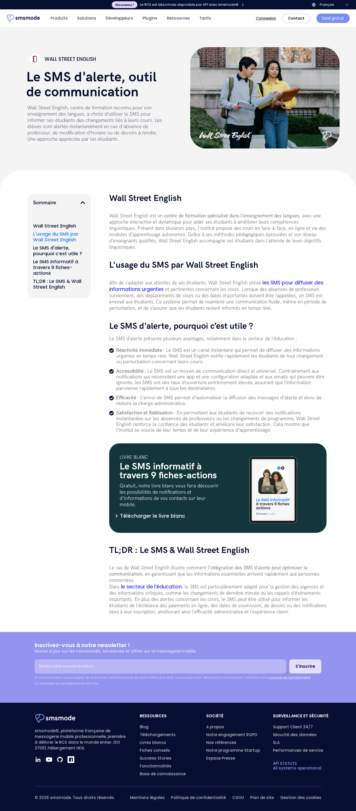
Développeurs (119, 18)
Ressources (178, 18)
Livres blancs (153, 742)
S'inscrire (305, 666)
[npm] (70, 759)
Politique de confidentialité (198, 797)
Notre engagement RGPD (231, 734)
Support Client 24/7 (293, 727)
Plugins (150, 18)
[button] (83, 202)
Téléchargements (158, 734)
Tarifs (205, 18)
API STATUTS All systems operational (297, 766)
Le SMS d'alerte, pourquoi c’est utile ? (57, 251)
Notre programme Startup (233, 750)
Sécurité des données (295, 734)
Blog (144, 727)
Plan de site (262, 797)
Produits (59, 18)
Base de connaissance (163, 774)
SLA (276, 742)
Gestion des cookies (300, 797)
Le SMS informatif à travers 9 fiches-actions (55, 267)
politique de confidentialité (289, 677)
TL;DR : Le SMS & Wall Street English (57, 284)
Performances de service (298, 750)
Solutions (86, 18)
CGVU (238, 797)
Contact (296, 18)
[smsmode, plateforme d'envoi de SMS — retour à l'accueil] (23, 18)
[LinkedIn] (38, 759)
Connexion (266, 18)
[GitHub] (60, 759)
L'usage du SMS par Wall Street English (55, 237)
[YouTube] (49, 759)
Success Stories (155, 758)
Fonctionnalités (155, 766)
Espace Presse (220, 758)
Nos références (221, 742)
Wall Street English (54, 226)
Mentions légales (147, 797)
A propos (215, 727)
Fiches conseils (155, 750)
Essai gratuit (333, 18)
